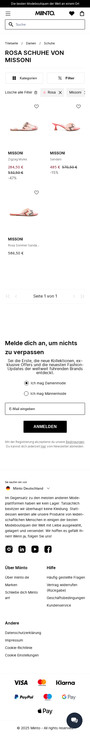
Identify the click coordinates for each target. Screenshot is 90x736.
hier (43, 446)
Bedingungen (75, 441)
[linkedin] (22, 549)
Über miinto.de (17, 577)
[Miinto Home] (45, 13)
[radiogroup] (45, 388)
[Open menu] (8, 13)
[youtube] (35, 549)
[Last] (82, 296)
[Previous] (16, 296)
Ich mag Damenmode (48, 383)
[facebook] (48, 549)
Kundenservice (59, 605)
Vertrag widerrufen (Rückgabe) (62, 587)
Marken (11, 585)
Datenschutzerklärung (23, 633)
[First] (8, 296)
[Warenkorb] (82, 13)
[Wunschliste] (72, 13)
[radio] (26, 383)
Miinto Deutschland (28, 488)
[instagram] (9, 549)
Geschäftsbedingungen (66, 598)
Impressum (14, 640)
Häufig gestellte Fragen (66, 577)
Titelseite (11, 43)
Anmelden (45, 426)
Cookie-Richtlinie (18, 648)
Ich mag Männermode (48, 394)
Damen (31, 43)
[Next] (74, 296)
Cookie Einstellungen (22, 655)
